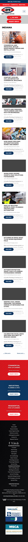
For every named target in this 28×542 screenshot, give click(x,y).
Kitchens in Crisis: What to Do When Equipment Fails (13, 239)
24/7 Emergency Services (14, 478)
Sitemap (19, 491)
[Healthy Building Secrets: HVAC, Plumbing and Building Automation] (14, 198)
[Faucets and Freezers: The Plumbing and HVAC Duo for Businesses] (14, 101)
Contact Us (14, 437)
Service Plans (14, 464)
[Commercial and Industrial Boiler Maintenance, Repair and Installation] (14, 37)
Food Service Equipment (14, 472)
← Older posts (6, 353)
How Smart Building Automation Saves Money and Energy (12, 143)
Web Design (9, 499)
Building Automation (14, 470)
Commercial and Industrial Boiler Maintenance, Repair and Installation (14, 48)
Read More (8, 57)
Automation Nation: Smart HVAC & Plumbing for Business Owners (13, 271)
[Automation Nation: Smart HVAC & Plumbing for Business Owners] (14, 262)
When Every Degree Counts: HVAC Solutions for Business (13, 175)
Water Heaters (14, 458)
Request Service (14, 21)
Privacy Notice (14, 491)
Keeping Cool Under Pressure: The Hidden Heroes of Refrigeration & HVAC (14, 304)
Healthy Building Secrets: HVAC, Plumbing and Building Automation (13, 208)
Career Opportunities (14, 431)
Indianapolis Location (14, 435)
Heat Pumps (14, 449)
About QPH (14, 427)
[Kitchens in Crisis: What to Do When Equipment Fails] (14, 230)
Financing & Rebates (14, 462)
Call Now (15, 17)
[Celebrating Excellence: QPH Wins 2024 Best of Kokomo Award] (14, 326)
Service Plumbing (14, 474)
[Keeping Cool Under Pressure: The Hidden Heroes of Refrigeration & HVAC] (14, 294)
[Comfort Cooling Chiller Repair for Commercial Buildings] (14, 69)
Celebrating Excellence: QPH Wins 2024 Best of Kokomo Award (14, 335)
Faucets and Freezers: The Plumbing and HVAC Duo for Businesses (13, 111)
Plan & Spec (14, 485)
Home (14, 425)
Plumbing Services (14, 460)
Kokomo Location (14, 433)
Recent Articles (14, 429)
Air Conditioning (14, 456)
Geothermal (14, 451)
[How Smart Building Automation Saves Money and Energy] (14, 134)
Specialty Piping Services (14, 476)
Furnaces (14, 447)
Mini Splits (14, 453)
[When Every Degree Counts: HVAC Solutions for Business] (14, 166)
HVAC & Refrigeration (14, 468)
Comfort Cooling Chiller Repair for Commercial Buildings (13, 79)
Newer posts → (21, 353)
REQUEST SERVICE (14, 374)
